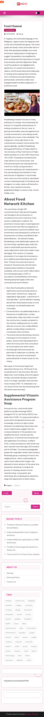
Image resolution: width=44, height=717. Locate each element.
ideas (24, 624)
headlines (28, 619)
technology (9, 656)
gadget (18, 619)
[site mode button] (37, 13)
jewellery (22, 633)
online (17, 646)
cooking (8, 610)
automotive (20, 601)
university (9, 660)
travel (27, 656)
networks (29, 642)
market (34, 637)
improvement (10, 628)
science (17, 651)
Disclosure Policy (13, 577)
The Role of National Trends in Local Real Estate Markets (22, 526)
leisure (25, 637)
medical (8, 642)
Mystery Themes (31, 714)
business (8, 605)
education (28, 610)
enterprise (9, 614)
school (8, 651)
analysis (8, 601)
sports (33, 651)
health (7, 624)
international (10, 633)
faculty (28, 614)
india (21, 628)
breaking (31, 601)
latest (17, 637)
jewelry (32, 633)
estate (19, 614)
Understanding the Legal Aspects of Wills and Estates (23, 541)
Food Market (10, 30)
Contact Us (11, 582)
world (29, 660)
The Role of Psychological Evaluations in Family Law (22, 548)
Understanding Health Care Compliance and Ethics (22, 533)
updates (19, 660)
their (19, 656)
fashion (8, 619)
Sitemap (10, 573)
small (26, 651)
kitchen (8, 637)
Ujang (21, 34)
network (18, 642)
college (18, 605)
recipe (25, 646)
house (16, 624)
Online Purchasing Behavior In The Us (8, 493)
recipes (34, 646)
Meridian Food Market (38, 493)
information (31, 628)
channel (16, 485)
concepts (29, 605)
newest (8, 646)
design (17, 610)
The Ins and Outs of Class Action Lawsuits (23, 554)
